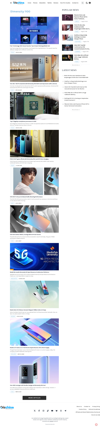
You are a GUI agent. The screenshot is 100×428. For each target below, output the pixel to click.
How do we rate (95, 415)
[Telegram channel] (65, 411)
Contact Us (75, 3)
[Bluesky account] (57, 411)
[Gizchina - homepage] (19, 3)
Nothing (78, 41)
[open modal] (90, 3)
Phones (35, 3)
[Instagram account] (43, 411)
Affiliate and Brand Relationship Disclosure (88, 412)
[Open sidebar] (11, 3)
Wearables (42, 3)
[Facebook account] (39, 411)
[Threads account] (61, 411)
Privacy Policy (96, 406)
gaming (77, 51)
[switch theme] (87, 3)
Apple (77, 21)
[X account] (35, 411)
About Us (79, 406)
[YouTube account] (52, 411)
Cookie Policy (82, 409)
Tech (12, 52)
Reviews (56, 3)
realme (13, 354)
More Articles (34, 398)
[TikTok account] (48, 411)
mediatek (14, 278)
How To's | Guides (65, 3)
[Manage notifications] (96, 424)
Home (29, 3)
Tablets (49, 3)
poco (12, 165)
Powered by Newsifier (50, 424)
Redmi (13, 316)
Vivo (12, 90)
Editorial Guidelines (94, 409)
